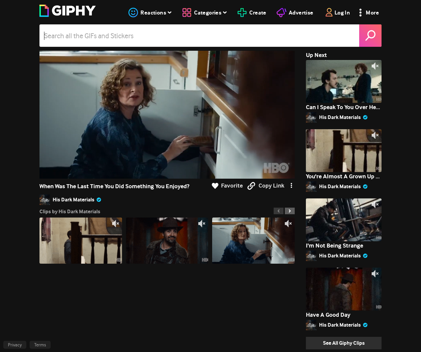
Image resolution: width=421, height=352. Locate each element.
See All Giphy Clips (344, 343)
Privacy (15, 344)
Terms (40, 344)
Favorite (232, 185)
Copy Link (271, 185)
